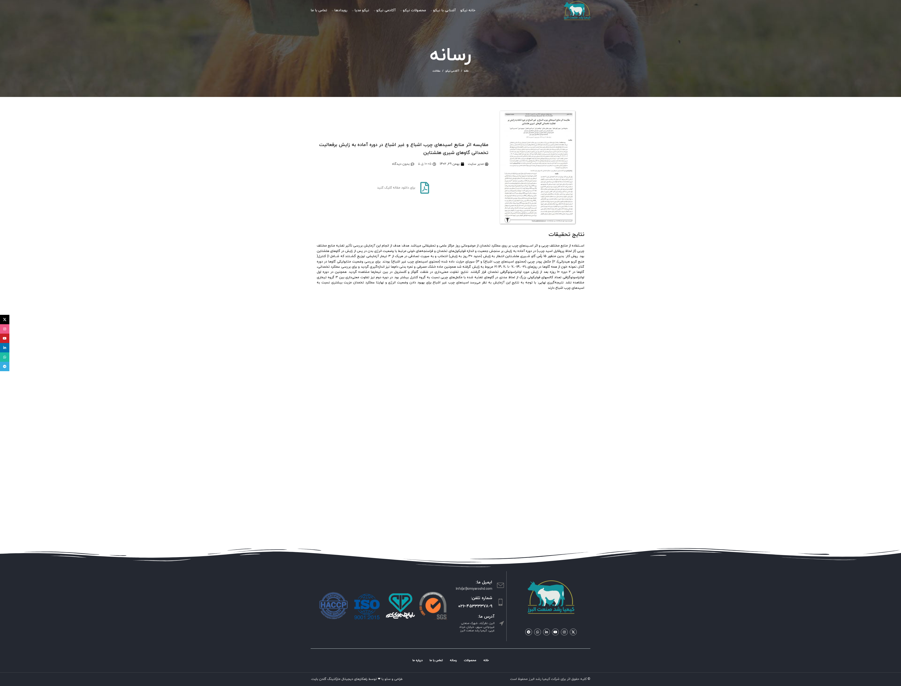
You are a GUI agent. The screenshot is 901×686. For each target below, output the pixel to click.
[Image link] (550, 596)
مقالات (436, 71)
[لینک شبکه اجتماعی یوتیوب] (555, 632)
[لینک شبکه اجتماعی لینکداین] (546, 632)
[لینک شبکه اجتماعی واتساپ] (537, 632)
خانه (466, 71)
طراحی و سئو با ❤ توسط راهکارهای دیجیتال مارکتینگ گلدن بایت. (357, 679)
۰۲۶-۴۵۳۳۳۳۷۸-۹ (475, 606)
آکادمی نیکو (452, 71)
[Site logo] (577, 10)
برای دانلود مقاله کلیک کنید (396, 187)
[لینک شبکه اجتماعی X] (573, 632)
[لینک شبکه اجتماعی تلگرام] (528, 632)
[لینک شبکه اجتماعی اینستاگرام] (564, 632)
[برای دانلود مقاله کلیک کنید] (425, 188)
